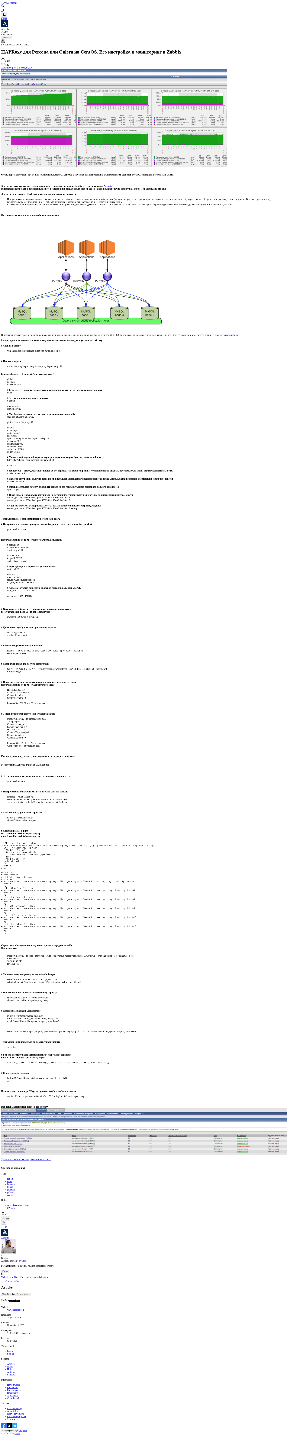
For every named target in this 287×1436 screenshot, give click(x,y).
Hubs (9, 1369)
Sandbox (11, 1374)
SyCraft (5, 44)
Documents (12, 1393)
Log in (10, 1351)
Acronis (108, 186)
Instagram (34, 1277)
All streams (11, 2)
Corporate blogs (14, 1408)
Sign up (10, 1353)
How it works (13, 1385)
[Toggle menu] (2, 3)
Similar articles (23, 1294)
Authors (11, 1372)
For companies (14, 1390)
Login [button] (4, 18)
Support (23, 1430)
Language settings (10, 1430)
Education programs (16, 1416)
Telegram (43, 1277)
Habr (17, 1433)
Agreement (12, 1395)
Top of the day (8, 1294)
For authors (12, 1387)
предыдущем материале (227, 335)
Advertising (12, 1411)
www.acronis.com (15, 1309)
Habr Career (14, 1277)
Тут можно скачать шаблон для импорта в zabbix (26, 1159)
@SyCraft (21, 1260)
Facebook (25, 1277)
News (10, 1366)
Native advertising (15, 1414)
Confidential (13, 1398)
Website (5, 1277)
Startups (11, 1419)
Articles (10, 1364)
